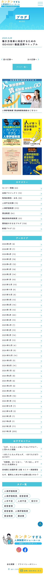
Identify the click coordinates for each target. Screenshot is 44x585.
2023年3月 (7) (8, 416)
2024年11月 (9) (9, 350)
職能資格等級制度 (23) (12, 218)
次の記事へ (33, 59)
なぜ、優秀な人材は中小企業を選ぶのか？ (20, 474)
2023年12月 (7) (9, 406)
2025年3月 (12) (9, 330)
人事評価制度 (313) (10, 208)
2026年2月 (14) (9, 274)
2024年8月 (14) (9, 365)
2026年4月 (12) (9, 264)
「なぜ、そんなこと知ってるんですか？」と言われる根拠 (20, 448)
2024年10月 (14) (9, 355)
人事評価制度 (10, 491)
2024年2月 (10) (9, 396)
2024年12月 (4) (9, 345)
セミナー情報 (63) (10, 188)
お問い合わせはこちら (31, 570)
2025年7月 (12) (9, 309)
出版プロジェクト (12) (12, 193)
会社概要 (11, 564)
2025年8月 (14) (9, 304)
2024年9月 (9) (8, 360)
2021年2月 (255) (9, 431)
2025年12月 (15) (9, 284)
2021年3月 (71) (9, 426)
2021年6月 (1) (8, 421)
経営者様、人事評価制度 (16, 510)
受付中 (34, 500)
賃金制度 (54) (8, 213)
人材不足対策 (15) (10, 203)
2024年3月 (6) (8, 391)
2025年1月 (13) (9, 340)
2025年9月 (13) (9, 299)
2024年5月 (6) (8, 380)
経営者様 (8, 505)
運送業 (21, 515)
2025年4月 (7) (8, 325)
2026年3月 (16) (9, 269)
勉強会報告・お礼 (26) (12, 198)
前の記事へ (6, 59)
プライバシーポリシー (27, 564)
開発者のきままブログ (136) (14, 223)
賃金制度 (8, 515)
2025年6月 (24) (9, 315)
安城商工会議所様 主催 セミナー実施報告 (20, 469)
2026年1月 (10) (9, 279)
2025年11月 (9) (9, 289)
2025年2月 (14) (9, 335)
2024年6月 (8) (8, 375)
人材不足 (22, 500)
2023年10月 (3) (9, 411)
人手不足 (8, 500)
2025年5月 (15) (9, 320)
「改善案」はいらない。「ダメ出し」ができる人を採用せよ (20, 463)
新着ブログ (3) (8, 228)
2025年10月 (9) (9, 294)
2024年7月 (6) (8, 370)
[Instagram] (18, 549)
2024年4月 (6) (8, 386)
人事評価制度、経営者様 (16, 495)
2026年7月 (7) (8, 249)
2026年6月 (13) (9, 254)
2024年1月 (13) (9, 401)
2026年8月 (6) (8, 244)
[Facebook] (25, 549)
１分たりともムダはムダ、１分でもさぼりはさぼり (20, 455)
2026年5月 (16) (9, 259)
